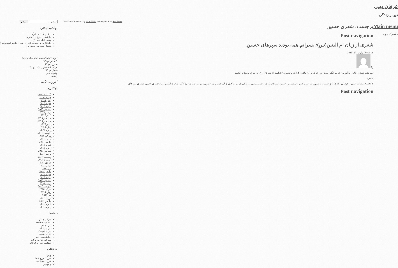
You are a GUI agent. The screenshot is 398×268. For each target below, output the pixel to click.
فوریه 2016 (45, 204)
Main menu (385, 26)
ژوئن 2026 (46, 100)
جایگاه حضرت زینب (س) (38, 46)
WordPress (91, 21)
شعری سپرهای (136, 83)
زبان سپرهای (207, 83)
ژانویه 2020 (45, 130)
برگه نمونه (388, 34)
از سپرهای (316, 83)
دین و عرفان (234, 83)
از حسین (327, 83)
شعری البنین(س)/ (169, 83)
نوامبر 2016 (45, 183)
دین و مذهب (45, 234)
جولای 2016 (45, 189)
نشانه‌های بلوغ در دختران (38, 37)
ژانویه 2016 (45, 207)
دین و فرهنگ (44, 231)
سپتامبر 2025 (44, 118)
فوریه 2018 (45, 145)
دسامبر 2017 (44, 150)
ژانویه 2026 (45, 106)
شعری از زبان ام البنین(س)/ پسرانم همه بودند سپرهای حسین (310, 45)
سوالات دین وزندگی (189, 83)
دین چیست (261, 83)
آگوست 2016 (44, 186)
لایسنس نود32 (50, 61)
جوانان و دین (45, 219)
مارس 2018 (45, 142)
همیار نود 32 (51, 70)
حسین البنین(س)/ (277, 83)
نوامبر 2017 (45, 153)
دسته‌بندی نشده (43, 222)
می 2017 (46, 168)
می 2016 (46, 195)
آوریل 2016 (45, 198)
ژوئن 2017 (46, 165)
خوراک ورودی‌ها (43, 258)
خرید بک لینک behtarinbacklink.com (40, 58)
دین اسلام (46, 225)
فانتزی (370, 78)
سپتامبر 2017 (44, 156)
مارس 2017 (45, 171)
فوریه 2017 (45, 174)
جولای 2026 (45, 97)
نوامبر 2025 (45, 112)
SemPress (117, 21)
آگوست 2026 (44, 94)
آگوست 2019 (44, 133)
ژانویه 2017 (45, 177)
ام (297, 83)
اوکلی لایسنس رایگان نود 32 (43, 67)
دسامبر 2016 (44, 180)
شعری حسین (152, 83)
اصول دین (304, 83)
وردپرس (47, 264)
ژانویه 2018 (45, 147)
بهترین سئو (52, 73)
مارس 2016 (45, 201)
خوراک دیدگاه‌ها (43, 261)
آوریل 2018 (45, 139)
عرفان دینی (386, 6)
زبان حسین (221, 83)
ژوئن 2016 (46, 192)
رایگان (54, 76)
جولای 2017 (45, 162)
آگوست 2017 (44, 159)
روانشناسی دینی (43, 237)
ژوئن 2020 (46, 127)
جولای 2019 (45, 136)
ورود (48, 255)
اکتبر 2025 (46, 115)
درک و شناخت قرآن (41, 34)
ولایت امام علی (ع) (41, 40)
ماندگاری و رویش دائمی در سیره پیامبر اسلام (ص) (25, 43)
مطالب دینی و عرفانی (352, 83)
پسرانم (291, 83)
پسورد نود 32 (51, 64)
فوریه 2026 (45, 103)
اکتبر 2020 (46, 124)
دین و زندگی (248, 83)
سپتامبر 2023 (44, 121)
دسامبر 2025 (44, 109)
